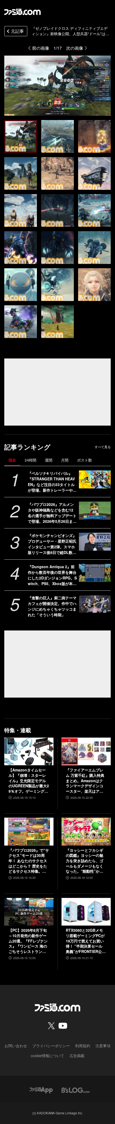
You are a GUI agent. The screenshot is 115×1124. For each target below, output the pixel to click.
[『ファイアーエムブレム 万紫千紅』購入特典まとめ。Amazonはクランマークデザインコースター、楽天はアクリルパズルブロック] (86, 752)
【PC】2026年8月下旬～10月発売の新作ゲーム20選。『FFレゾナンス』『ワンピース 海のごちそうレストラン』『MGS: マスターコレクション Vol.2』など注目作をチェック (28, 941)
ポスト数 (84, 460)
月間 (64, 460)
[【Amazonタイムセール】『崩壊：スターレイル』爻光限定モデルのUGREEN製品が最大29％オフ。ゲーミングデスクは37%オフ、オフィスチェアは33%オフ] (28, 752)
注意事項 (102, 1045)
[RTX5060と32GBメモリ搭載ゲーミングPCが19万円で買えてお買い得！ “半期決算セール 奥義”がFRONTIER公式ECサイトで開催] (86, 912)
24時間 (30, 460)
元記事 (17, 31)
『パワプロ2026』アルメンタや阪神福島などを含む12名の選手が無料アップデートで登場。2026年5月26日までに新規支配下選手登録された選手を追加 (52, 513)
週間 (48, 460)
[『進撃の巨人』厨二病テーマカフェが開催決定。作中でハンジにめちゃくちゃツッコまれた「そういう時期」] (95, 604)
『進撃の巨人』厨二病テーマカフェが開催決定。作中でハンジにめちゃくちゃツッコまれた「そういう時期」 (52, 606)
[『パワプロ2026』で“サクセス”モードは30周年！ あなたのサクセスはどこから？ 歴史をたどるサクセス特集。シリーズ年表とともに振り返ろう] (28, 832)
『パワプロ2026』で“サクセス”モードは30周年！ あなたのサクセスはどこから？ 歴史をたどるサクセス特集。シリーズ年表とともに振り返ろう (29, 861)
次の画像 (74, 48)
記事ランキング (27, 447)
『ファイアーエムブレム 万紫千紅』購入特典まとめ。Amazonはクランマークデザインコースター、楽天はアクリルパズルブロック (85, 780)
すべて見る (103, 447)
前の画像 (40, 48)
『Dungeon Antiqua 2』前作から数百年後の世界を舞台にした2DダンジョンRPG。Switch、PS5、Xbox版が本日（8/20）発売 (52, 575)
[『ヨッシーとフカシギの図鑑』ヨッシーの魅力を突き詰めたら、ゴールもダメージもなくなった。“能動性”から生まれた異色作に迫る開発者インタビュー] (86, 832)
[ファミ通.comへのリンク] (22, 12)
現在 (12, 460)
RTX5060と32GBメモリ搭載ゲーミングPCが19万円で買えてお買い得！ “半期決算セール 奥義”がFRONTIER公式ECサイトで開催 (86, 941)
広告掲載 (77, 1055)
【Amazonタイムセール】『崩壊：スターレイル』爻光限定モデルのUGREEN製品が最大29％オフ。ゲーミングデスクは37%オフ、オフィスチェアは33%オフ (29, 780)
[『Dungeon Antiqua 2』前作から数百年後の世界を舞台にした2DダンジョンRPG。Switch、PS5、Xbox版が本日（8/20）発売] (95, 573)
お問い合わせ (16, 1045)
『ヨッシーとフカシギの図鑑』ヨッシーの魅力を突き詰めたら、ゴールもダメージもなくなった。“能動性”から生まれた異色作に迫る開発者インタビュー (84, 861)
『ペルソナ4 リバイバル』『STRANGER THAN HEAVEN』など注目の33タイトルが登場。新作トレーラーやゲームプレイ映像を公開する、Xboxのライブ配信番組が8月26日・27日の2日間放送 (52, 481)
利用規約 (82, 1045)
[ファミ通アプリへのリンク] (41, 1089)
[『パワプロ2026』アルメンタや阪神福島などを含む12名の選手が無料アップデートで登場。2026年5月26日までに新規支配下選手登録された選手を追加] (95, 511)
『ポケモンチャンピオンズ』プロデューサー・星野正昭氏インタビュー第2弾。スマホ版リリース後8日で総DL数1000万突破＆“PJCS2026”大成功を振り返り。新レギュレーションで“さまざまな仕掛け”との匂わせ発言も (52, 544)
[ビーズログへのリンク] (76, 1089)
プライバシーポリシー (51, 1045)
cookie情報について (47, 1055)
